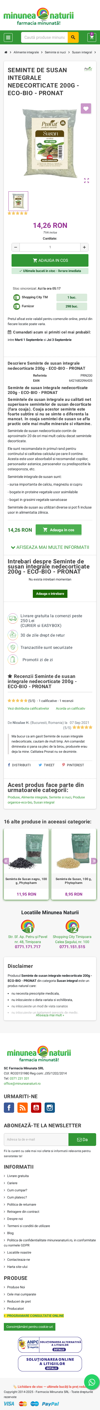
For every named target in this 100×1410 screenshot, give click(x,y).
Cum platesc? (17, 1197)
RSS (22, 1108)
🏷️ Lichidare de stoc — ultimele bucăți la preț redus (50, 1387)
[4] (21, 213)
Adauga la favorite (86, 108)
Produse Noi (16, 1287)
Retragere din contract (23, 1212)
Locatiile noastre (19, 1252)
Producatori (15, 1308)
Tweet (49, 765)
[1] (9, 213)
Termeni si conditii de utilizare (28, 1226)
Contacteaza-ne (18, 1259)
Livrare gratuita (18, 1176)
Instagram (50, 1108)
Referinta (40, 375)
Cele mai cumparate (21, 1294)
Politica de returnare (21, 1204)
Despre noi (15, 1219)
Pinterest (75, 765)
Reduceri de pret (19, 1301)
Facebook (9, 1108)
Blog (10, 1233)
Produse (14, 797)
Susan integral (44, 802)
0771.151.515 (72, 946)
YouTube (36, 1108)
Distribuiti (21, 765)
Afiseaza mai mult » (50, 1015)
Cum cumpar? (17, 1190)
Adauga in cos (58, 529)
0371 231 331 (19, 1078)
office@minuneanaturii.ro (22, 1083)
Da (85, 1139)
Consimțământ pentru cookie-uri (29, 1327)
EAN (36, 380)
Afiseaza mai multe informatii (52, 547)
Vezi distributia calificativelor (28, 708)
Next (94, 861)
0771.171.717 (28, 946)
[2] (13, 213)
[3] (17, 213)
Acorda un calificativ (70, 708)
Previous (6, 861)
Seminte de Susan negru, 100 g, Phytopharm (26, 881)
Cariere (12, 1183)
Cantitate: (50, 238)
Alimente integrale (34, 797)
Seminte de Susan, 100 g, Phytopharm (74, 881)
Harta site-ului (17, 1267)
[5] (25, 213)
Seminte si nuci (60, 797)
